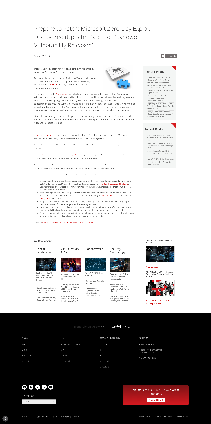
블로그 (24, 344)
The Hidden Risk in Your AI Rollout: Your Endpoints (160, 163)
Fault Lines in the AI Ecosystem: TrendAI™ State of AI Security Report (45, 272)
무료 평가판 (65, 361)
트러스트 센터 (105, 367)
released (53, 84)
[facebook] (167, 56)
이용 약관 (65, 416)
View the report (152, 266)
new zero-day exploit (46, 135)
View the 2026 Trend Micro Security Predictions (157, 301)
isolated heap (108, 195)
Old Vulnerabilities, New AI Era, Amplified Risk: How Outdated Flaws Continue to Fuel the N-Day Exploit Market (160, 89)
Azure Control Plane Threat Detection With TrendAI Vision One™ (69, 298)
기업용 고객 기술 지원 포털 (71, 344)
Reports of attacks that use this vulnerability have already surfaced (56, 155)
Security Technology (117, 250)
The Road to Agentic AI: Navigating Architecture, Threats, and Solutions (119, 298)
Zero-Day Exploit (70, 222)
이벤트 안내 (104, 361)
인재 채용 (103, 350)
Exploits (81, 222)
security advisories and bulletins (113, 184)
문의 (62, 350)
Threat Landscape (43, 250)
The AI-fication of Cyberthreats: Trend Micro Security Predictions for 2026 (93, 292)
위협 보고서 (26, 355)
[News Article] (162, 56)
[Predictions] (160, 287)
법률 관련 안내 (42, 416)
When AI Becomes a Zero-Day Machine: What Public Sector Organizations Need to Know (158, 80)
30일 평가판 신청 (155, 399)
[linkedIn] (175, 56)
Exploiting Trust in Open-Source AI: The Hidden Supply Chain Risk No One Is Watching (160, 106)
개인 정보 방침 (27, 416)
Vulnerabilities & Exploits (52, 222)
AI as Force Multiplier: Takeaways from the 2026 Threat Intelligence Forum (159, 137)
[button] (39, 401)
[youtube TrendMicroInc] (50, 387)
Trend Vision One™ (87, 326)
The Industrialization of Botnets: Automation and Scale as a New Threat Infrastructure (46, 289)
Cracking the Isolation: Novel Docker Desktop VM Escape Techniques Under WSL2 (157, 98)
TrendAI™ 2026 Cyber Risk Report (160, 159)
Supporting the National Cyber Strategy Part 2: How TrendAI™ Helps (159, 153)
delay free (45, 198)
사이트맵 (76, 416)
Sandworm (61, 93)
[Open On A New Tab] (37, 387)
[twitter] (171, 56)
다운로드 (64, 355)
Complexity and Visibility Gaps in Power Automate (46, 299)
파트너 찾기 (26, 361)
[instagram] (44, 387)
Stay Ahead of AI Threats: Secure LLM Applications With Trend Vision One (119, 288)
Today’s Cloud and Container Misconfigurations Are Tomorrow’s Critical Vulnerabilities (159, 114)
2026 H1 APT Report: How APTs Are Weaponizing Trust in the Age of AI (159, 145)
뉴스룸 (24, 350)
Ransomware (94, 249)
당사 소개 (103, 344)
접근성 (54, 416)
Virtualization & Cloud (70, 250)
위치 (101, 355)
